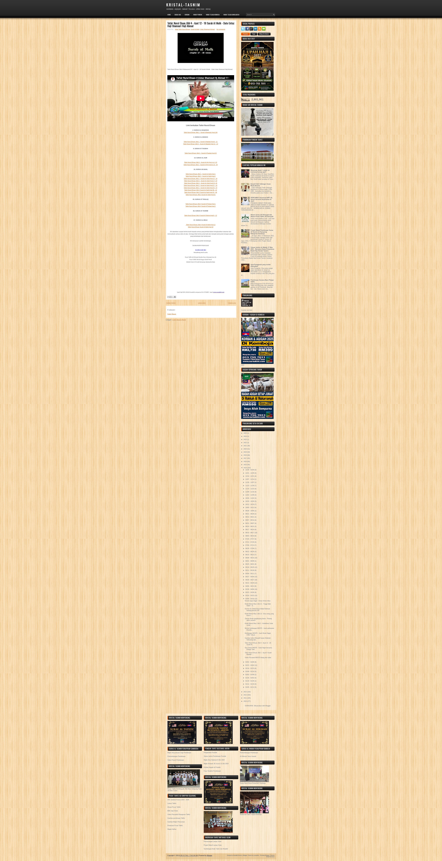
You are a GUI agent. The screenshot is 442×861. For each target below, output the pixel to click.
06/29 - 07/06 (250, 548)
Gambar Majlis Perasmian (176, 822)
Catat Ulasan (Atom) (179, 320)
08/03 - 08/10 (250, 536)
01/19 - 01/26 (250, 681)
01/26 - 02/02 (250, 678)
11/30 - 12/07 (250, 482)
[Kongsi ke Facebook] (175, 297)
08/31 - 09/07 (250, 523)
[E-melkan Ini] (168, 297)
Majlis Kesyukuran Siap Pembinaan (179, 753)
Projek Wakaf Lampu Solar (213, 845)
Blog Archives (264, 34)
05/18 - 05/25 (250, 567)
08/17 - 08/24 (250, 529)
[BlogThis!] (170, 297)
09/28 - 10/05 (250, 511)
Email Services (270, 856)
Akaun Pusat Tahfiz (174, 807)
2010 (245, 701)
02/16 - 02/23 (250, 668)
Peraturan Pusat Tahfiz (175, 825)
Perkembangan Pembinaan (176, 756)
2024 (245, 436)
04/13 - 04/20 (250, 583)
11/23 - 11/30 (250, 485)
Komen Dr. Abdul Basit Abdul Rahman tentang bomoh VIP (257, 609)
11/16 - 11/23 (250, 489)
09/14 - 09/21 (250, 517)
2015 (245, 464)
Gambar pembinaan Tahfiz (176, 818)
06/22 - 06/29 (250, 551)
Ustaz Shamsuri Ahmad (207, 29)
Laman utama (202, 303)
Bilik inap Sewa (172, 811)
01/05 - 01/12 (250, 687)
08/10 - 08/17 (250, 533)
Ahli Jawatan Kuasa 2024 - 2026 (178, 800)
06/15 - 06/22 (250, 555)
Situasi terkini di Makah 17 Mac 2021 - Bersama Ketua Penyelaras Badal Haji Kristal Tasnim (262, 249)
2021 (245, 446)
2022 (245, 442)
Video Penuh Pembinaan (175, 760)
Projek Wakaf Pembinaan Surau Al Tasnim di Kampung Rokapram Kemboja (262, 232)
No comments (221, 29)
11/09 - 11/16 (250, 492)
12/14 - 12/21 (250, 476)
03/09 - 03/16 (250, 599)
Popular (245, 34)
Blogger (267, 706)
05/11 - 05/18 (250, 570)
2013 (245, 692)
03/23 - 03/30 (250, 592)
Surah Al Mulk (195, 29)
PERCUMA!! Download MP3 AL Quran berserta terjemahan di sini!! (262, 199)
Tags (253, 34)
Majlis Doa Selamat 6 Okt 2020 (214, 760)
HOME (169, 14)
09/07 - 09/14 (250, 520)
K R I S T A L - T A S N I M (183, 4)
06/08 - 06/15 (250, 558)
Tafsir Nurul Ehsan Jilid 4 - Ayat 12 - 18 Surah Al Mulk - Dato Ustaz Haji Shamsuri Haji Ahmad (200, 24)
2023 (245, 439)
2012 (245, 695)
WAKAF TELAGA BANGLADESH (231, 14)
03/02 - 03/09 (250, 662)
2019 (245, 452)
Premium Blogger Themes (267, 855)
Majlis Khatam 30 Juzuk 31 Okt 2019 (216, 763)
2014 (245, 468)
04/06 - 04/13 (250, 586)
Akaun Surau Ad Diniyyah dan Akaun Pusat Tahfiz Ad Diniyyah (262, 215)
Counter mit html (246, 310)
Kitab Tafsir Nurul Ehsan (182, 29)
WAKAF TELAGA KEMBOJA (213, 14)
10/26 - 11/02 (250, 498)
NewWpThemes (237, 855)
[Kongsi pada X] (173, 297)
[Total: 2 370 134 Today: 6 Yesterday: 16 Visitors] (247, 308)
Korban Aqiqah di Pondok (212, 767)
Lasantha (256, 855)
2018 (245, 455)
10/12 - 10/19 (250, 504)
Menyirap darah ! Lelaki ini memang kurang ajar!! (260, 171)
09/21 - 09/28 (250, 514)
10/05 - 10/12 (250, 507)
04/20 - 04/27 (250, 580)
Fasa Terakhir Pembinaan (212, 771)
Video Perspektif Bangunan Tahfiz (178, 814)
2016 (245, 461)
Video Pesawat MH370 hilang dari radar (258, 657)
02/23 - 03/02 (250, 665)
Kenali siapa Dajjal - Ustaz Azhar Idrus (257, 601)
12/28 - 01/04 (250, 470)
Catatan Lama (232, 303)
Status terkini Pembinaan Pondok (215, 756)
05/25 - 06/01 (250, 564)
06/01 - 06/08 (250, 561)
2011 (245, 698)
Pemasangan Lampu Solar (212, 841)
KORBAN (187, 14)
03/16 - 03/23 (250, 595)
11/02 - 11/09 (250, 495)
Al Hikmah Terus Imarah (248, 756)
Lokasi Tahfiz (171, 803)
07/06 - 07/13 (250, 545)
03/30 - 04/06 (250, 589)
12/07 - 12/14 (250, 479)
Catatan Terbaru (171, 303)
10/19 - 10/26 (250, 501)
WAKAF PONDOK (197, 14)
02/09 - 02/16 (250, 671)
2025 (245, 433)
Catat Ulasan (171, 314)
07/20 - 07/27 (250, 539)
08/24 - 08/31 (250, 526)
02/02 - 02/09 (250, 674)
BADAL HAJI (178, 14)
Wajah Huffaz (171, 829)
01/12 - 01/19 (250, 684)
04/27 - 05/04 (250, 577)
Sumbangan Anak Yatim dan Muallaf (216, 849)
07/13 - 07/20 (250, 542)
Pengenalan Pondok (210, 752)
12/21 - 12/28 (250, 473)
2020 (245, 449)
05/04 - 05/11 (250, 573)
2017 (245, 458)
